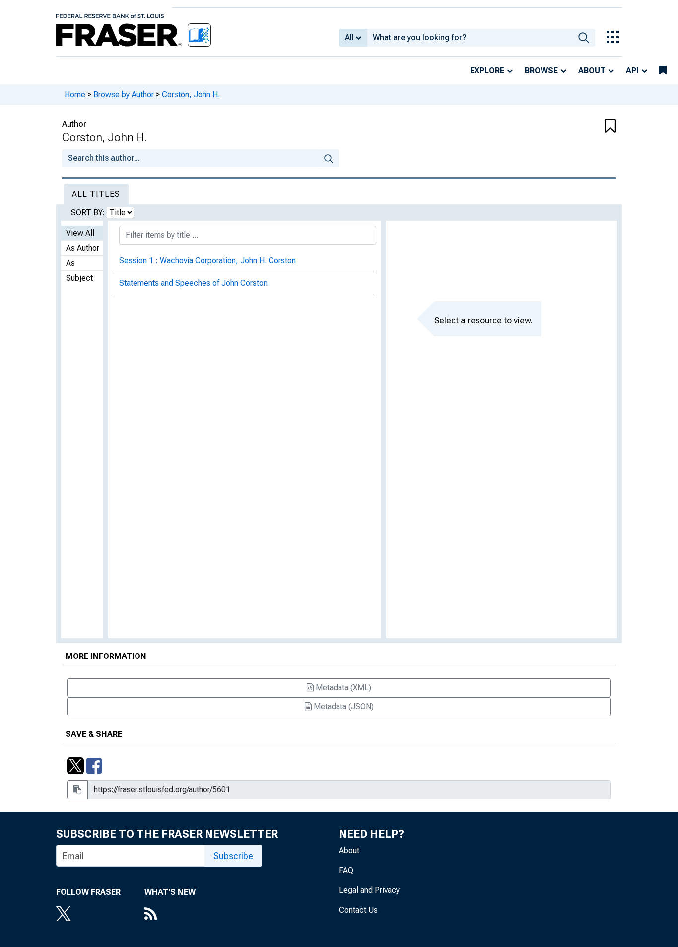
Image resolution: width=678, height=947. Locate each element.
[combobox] (470, 38)
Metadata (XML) (342, 687)
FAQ (346, 870)
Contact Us (358, 910)
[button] (570, 126)
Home (75, 94)
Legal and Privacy (369, 890)
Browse (541, 70)
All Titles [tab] (96, 194)
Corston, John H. (191, 94)
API (632, 70)
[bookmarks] (663, 70)
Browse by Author (123, 94)
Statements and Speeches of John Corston (193, 283)
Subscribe (233, 856)
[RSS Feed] (170, 914)
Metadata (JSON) (343, 706)
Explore (487, 70)
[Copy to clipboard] (77, 789)
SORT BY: (89, 212)
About (592, 70)
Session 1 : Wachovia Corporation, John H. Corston (207, 260)
